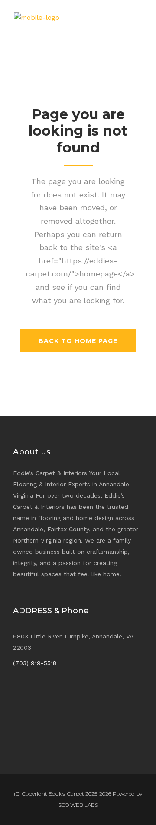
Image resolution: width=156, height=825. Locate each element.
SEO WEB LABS (78, 805)
